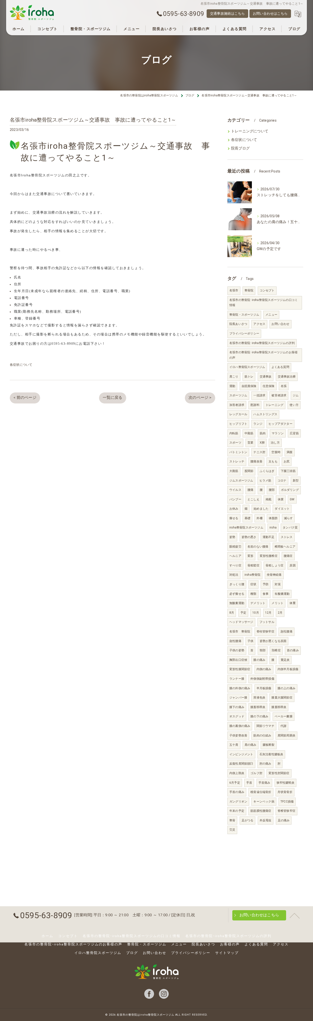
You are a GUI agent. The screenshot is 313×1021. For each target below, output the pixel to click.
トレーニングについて (249, 131)
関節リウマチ (265, 726)
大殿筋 (233, 471)
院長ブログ (240, 148)
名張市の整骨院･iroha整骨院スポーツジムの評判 (262, 343)
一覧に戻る (113, 397)
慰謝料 (254, 405)
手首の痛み (236, 792)
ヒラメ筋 (265, 480)
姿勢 (232, 537)
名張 (284, 386)
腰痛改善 (256, 461)
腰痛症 (288, 556)
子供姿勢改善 (238, 735)
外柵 (259, 518)
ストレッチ (236, 461)
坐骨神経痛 (274, 574)
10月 (255, 612)
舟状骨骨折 (285, 792)
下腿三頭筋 (288, 471)
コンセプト (267, 290)
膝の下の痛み (259, 716)
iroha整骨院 (253, 574)
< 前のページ (24, 397)
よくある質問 (280, 367)
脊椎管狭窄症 (286, 811)
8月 (231, 612)
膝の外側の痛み (239, 688)
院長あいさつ (238, 324)
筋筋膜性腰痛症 (260, 811)
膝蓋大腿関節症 (281, 697)
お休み (233, 508)
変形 (250, 556)
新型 (296, 480)
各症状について (21, 365)
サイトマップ (227, 953)
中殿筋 (249, 433)
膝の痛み (259, 660)
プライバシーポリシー (244, 333)
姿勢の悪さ (249, 537)
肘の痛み (265, 763)
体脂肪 (273, 518)
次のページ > (200, 397)
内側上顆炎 (236, 773)
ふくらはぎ (267, 471)
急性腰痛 (286, 631)
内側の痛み (264, 669)
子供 (250, 641)
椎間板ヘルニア (285, 546)
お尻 (287, 461)
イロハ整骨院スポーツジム (247, 367)
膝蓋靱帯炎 (257, 707)
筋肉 (263, 433)
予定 (243, 612)
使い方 (294, 405)
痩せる (233, 518)
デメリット (257, 603)
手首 (249, 782)
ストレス (287, 537)
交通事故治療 (287, 376)
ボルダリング (290, 490)
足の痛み (284, 820)
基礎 (247, 518)
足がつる (248, 820)
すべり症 (235, 565)
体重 (292, 603)
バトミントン (238, 452)
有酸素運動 (282, 594)
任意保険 (269, 386)
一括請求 (259, 395)
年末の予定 (236, 811)
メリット (277, 603)
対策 (277, 584)
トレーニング (274, 405)
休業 (281, 499)
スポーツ (235, 442)
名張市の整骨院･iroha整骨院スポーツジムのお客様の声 (263, 355)
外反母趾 (266, 820)
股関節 (249, 471)
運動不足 (269, 537)
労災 (232, 829)
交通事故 (266, 376)
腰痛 (250, 490)
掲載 (268, 499)
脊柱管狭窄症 (265, 631)
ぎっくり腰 (236, 584)
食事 (265, 594)
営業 (250, 442)
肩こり (233, 376)
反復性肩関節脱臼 (241, 763)
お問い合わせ (280, 324)
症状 (253, 584)
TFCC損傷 (287, 801)
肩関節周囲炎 (286, 735)
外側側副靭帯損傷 (262, 678)
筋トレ (249, 376)
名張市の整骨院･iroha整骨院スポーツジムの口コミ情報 (263, 302)
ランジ (257, 423)
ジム (296, 395)
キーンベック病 (263, 801)
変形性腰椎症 (269, 556)
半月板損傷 (264, 688)
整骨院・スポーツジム (244, 314)
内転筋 (233, 433)
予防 (265, 584)
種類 (253, 594)
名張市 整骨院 (239, 631)
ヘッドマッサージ (241, 622)
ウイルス (235, 490)
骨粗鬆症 (253, 565)
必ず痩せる (236, 594)
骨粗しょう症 (274, 565)
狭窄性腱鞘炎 (285, 782)
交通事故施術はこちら (227, 13)
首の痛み (293, 650)
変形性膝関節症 (239, 669)
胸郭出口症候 (238, 660)
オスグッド (236, 716)
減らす (288, 518)
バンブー (235, 499)
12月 (268, 612)
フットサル (266, 622)
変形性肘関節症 (278, 773)
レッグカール (238, 414)
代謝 (283, 726)
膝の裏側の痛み (239, 726)
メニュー (271, 314)
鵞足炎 (285, 660)
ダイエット (282, 508)
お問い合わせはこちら (270, 13)
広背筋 (294, 433)
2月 (280, 612)
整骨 (232, 820)
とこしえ (253, 499)
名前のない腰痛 (257, 546)
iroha (273, 527)
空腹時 (275, 452)
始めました (261, 508)
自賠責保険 (249, 386)
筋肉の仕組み (262, 735)
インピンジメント (241, 754)
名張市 (233, 290)
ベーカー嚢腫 (283, 716)
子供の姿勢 (236, 650)
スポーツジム (238, 395)
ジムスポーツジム (241, 480)
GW (292, 499)
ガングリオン (238, 801)
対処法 (233, 574)
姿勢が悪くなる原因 (273, 641)
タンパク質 (290, 527)
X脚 (262, 442)
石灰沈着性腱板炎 (271, 754)
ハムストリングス (265, 414)
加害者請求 (236, 405)
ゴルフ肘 (256, 773)
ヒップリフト (238, 423)
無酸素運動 (236, 603)
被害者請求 (278, 395)
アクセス (259, 324)
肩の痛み (251, 744)
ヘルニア (235, 556)
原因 (292, 565)
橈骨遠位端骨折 (260, 792)
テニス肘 (259, 452)
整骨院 (249, 290)
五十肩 (233, 744)
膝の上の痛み (286, 688)
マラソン (278, 433)
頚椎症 (276, 650)
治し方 (275, 442)
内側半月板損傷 (288, 669)
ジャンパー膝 (238, 697)
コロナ (282, 480)
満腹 (289, 452)
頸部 (263, 650)
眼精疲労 (235, 546)
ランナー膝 (236, 678)
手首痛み (264, 782)
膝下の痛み (236, 707)
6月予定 (234, 782)
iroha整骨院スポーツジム (246, 527)
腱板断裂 (269, 744)
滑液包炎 (259, 697)
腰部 (272, 490)
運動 (232, 386)
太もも (273, 461)
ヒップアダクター (280, 423)
